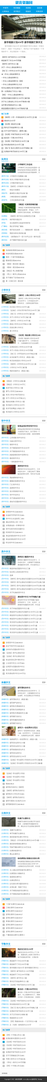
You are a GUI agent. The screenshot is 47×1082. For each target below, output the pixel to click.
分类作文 (5, 813)
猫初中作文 (14, 444)
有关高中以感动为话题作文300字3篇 (23, 626)
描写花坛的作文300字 (18, 756)
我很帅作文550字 (16, 1018)
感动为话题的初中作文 (18, 502)
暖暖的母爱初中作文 (17, 481)
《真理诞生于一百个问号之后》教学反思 (25, 237)
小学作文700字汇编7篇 (18, 367)
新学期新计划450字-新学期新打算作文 (23, 42)
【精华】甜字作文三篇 (9, 64)
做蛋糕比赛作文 (16, 877)
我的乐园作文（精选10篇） (20, 371)
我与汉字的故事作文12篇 (13, 127)
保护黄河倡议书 (16, 219)
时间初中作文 (11, 532)
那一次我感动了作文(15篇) (11, 91)
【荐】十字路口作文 (13, 1066)
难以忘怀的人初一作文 (14, 522)
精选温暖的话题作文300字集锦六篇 (14, 108)
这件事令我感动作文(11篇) (11, 105)
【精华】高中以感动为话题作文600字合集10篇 (27, 586)
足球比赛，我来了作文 (18, 887)
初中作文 (5, 420)
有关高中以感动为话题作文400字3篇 (23, 629)
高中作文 (5, 551)
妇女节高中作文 (12, 646)
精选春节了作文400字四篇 (11, 60)
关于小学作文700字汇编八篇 (20, 317)
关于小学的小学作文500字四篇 (21, 350)
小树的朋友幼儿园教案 (18, 197)
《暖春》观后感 (12, 267)
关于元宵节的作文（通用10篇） (16, 131)
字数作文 (5, 944)
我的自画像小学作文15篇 (15, 402)
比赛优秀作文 (15, 880)
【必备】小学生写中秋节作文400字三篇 (25, 310)
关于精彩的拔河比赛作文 (19, 890)
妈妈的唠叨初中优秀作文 (19, 455)
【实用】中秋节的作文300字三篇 (16, 141)
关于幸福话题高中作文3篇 (19, 608)
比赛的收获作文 (16, 851)
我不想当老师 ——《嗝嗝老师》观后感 (24, 230)
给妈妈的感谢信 (12, 250)
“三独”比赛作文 (12, 904)
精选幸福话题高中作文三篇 (20, 568)
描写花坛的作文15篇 (17, 746)
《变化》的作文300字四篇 (16, 1062)
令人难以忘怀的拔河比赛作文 (21, 870)
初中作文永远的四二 (13, 519)
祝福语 (28, 11)
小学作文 (5, 290)
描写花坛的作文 (16, 753)
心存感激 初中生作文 (18, 438)
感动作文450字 (9, 121)
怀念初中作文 (11, 543)
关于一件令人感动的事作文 (11, 67)
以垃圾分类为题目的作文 (19, 884)
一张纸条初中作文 (16, 462)
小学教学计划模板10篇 (18, 176)
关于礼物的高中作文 (17, 592)
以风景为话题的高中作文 (15, 666)
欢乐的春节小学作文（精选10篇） (22, 357)
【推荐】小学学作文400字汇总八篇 (23, 364)
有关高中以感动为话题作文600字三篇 (24, 622)
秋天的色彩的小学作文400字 (20, 361)
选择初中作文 (15, 488)
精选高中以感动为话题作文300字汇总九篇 (26, 619)
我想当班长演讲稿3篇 (18, 233)
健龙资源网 (18, 1079)
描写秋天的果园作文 (17, 710)
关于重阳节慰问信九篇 (18, 240)
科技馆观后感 (11, 254)
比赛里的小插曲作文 (17, 873)
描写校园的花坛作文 (17, 749)
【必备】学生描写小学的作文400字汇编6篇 (26, 760)
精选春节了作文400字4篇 (19, 961)
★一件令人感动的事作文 (10, 74)
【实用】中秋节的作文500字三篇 (16, 134)
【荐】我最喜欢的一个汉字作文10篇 (23, 1021)
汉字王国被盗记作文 (13, 1055)
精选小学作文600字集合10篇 (20, 324)
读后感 (39, 8)
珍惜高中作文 (11, 643)
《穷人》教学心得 (13, 274)
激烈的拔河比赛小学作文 (19, 837)
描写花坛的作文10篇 (17, 743)
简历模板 (16, 8)
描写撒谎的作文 (12, 804)
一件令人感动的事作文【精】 (12, 81)
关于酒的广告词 (12, 278)
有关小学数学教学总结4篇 (19, 179)
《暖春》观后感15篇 (13, 264)
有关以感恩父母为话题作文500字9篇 (15, 88)
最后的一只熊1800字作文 (13, 138)
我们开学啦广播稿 (16, 226)
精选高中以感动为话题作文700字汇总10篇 (26, 615)
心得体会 (5, 11)
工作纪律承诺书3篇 (17, 200)
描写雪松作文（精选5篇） (19, 699)
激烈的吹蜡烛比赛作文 (18, 844)
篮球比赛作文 (11, 911)
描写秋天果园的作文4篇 (19, 713)
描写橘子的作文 (16, 716)
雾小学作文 (14, 331)
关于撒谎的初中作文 (17, 451)
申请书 (5, 8)
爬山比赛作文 (15, 854)
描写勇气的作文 (16, 703)
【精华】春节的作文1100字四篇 (13, 57)
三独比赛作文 (11, 907)
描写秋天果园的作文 (17, 706)
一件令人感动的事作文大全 (11, 84)
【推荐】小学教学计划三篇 (20, 186)
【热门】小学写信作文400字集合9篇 (23, 354)
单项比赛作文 (11, 921)
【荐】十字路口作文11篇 (15, 1035)
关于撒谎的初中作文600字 (20, 448)
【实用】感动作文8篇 (12, 124)
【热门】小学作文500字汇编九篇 (13, 71)
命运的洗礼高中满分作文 (15, 660)
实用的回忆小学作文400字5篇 (21, 347)
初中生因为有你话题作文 (15, 529)
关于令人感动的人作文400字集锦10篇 (15, 102)
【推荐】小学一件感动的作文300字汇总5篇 (20, 117)
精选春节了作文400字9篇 (19, 964)
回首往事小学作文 (16, 327)
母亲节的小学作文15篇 (14, 388)
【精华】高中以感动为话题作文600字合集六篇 (27, 582)
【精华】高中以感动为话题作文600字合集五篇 (27, 579)
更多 (44, 159)
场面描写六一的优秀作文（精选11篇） (24, 739)
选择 (11, 575)
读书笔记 (16, 11)
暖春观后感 (10, 260)
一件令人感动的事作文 (9, 78)
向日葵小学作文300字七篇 (20, 307)
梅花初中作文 (15, 458)
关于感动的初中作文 (17, 498)
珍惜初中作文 (11, 512)
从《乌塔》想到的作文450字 (20, 1025)
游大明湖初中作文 (16, 491)
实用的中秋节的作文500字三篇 (15, 151)
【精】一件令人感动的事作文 (12, 95)
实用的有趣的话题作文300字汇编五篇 (15, 98)
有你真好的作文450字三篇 (14, 145)
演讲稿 (28, 8)
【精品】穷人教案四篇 (14, 271)
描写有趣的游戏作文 (17, 720)
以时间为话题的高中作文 (15, 649)
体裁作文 (5, 682)
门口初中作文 (15, 484)
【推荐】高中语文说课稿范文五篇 (22, 216)
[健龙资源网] (23, 2)
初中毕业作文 (15, 495)
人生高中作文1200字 (13, 663)
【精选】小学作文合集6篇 (16, 381)
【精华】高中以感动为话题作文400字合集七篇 (27, 589)
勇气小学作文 (11, 391)
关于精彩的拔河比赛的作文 (20, 894)
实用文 (4, 159)
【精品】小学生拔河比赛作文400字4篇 (24, 840)
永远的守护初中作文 (13, 515)
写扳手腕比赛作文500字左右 (20, 847)
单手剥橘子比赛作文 (17, 833)
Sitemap (40, 1079)
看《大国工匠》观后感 (14, 281)
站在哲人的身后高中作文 (19, 572)
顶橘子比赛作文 (16, 830)
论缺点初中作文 (16, 441)
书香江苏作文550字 (13, 1059)
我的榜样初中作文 (16, 478)
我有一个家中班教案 (13, 257)
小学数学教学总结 (16, 183)
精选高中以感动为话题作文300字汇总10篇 (26, 612)
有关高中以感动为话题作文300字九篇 (24, 632)
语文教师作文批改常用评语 (20, 223)
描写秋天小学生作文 (13, 794)
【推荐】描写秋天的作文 (15, 797)
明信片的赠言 (15, 190)
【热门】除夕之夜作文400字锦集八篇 (18, 148)
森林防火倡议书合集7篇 (19, 193)
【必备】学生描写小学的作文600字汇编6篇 (26, 763)
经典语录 (39, 11)
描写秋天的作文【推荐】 (15, 787)
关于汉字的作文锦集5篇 (19, 1014)
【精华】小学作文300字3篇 (20, 321)
